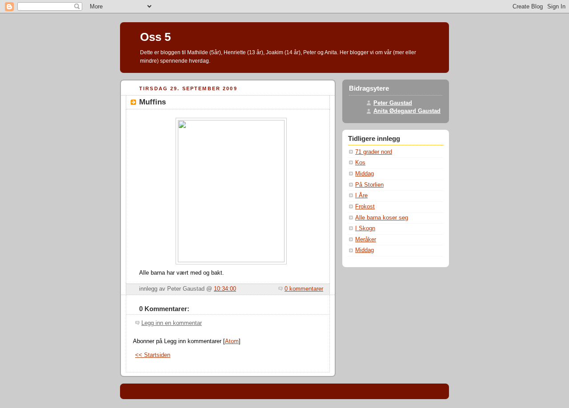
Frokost (365, 207)
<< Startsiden (152, 355)
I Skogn (365, 228)
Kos (360, 163)
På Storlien (369, 185)
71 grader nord (373, 152)
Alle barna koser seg (381, 218)
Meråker (365, 239)
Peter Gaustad (392, 103)
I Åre (361, 195)
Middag (364, 174)
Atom (232, 341)
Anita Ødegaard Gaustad (407, 111)
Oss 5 (155, 37)
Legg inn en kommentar (171, 323)
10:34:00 (225, 289)
